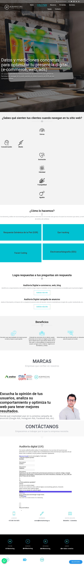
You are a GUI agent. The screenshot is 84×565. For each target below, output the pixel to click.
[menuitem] (32, 5)
